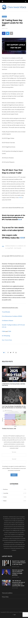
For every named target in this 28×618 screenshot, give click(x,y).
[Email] (16, 352)
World (4, 500)
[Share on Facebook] (3, 33)
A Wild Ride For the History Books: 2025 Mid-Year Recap (13, 384)
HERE (20, 197)
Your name (14, 452)
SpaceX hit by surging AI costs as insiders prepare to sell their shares (19, 562)
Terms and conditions (7, 593)
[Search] (25, 1)
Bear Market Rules (7, 340)
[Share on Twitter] (7, 33)
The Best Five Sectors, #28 (9, 428)
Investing (5, 493)
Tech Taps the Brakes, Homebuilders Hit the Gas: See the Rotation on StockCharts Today (14, 406)
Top (14, 614)
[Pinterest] (13, 352)
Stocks (4, 16)
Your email (14, 459)
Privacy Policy (5, 596)
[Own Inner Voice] (14, 7)
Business (5, 489)
